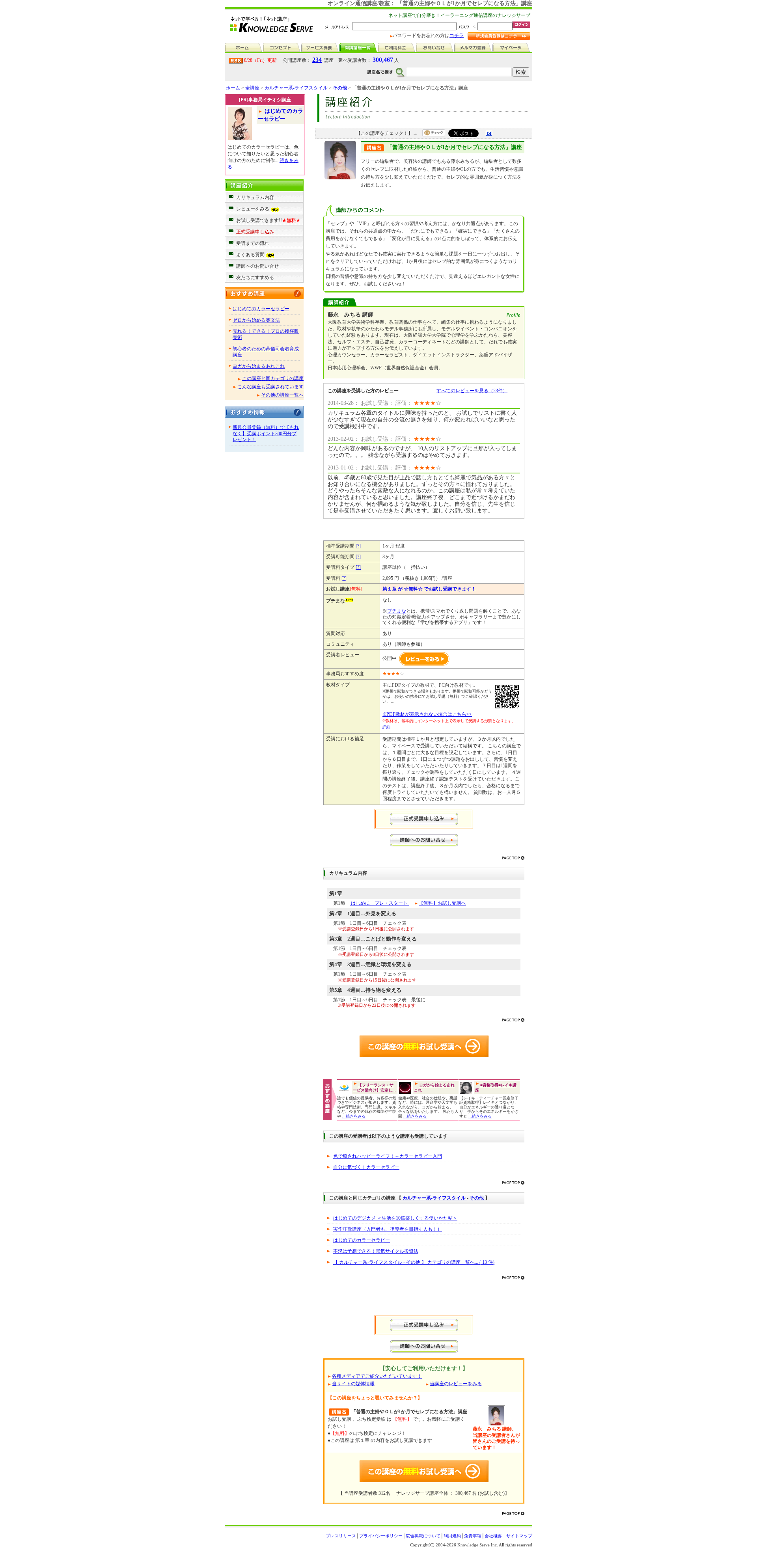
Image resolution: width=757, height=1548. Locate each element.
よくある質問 (250, 254)
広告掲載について (423, 1535)
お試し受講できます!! (268, 220)
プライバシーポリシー (381, 1535)
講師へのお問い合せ (257, 266)
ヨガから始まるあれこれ (259, 366)
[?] (358, 546)
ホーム (233, 88)
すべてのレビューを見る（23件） (471, 390)
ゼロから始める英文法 (256, 320)
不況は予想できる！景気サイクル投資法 (375, 1251)
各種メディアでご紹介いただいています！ (377, 1376)
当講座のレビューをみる (456, 1383)
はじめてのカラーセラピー (261, 308)
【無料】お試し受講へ (442, 903)
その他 (477, 1198)
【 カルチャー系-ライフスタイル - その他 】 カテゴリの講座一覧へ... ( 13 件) (413, 1262)
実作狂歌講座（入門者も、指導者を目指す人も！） (387, 1229)
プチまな (396, 611)
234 (317, 59)
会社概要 (493, 1535)
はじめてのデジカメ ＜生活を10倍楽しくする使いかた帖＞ (395, 1218)
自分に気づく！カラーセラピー (366, 1167)
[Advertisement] (424, 1299)
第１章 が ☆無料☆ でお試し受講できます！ (429, 589)
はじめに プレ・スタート (379, 903)
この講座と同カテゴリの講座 (273, 378)
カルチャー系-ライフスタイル (297, 88)
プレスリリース (341, 1535)
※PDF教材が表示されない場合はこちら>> (427, 714)
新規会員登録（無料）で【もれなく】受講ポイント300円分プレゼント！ (266, 433)
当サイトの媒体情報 (353, 1383)
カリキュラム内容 (255, 197)
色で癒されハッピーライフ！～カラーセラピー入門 (387, 1156)
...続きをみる (353, 1116)
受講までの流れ (252, 243)
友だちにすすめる (255, 277)
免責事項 (472, 1535)
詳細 (386, 727)
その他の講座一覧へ (282, 395)
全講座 (252, 88)
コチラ (456, 35)
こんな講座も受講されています (270, 386)
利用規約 (452, 1535)
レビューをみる (253, 209)
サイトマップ (519, 1535)
